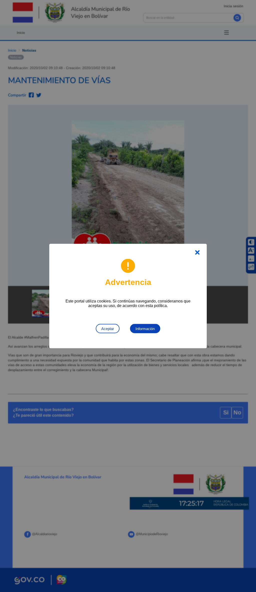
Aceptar (107, 329)
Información (145, 329)
